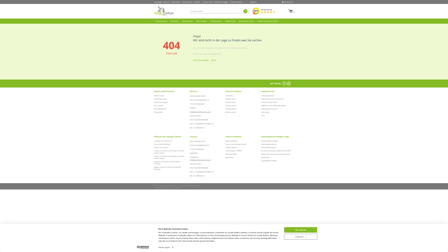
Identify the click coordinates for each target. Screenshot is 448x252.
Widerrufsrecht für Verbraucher (272, 99)
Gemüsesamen (161, 21)
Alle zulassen (300, 230)
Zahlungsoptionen (267, 96)
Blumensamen (187, 21)
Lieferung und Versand (269, 109)
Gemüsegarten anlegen (269, 141)
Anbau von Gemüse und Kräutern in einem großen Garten (169, 152)
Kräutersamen (201, 21)
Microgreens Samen (246, 21)
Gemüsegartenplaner (269, 144)
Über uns (166, 2)
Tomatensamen (216, 21)
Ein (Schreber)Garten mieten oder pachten (276, 151)
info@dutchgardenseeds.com (200, 112)
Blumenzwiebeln (231, 141)
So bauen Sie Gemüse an (163, 141)
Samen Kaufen (159, 96)
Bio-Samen (175, 21)
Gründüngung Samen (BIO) (267, 21)
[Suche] (245, 11)
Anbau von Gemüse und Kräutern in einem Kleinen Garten (169, 157)
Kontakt (197, 2)
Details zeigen (164, 247)
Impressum (265, 112)
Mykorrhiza (230, 157)
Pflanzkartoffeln (231, 154)
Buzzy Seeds (208, 2)
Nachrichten (176, 2)
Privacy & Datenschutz (269, 102)
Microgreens (158, 112)
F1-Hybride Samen (235, 2)
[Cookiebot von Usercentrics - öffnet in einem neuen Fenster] (143, 247)
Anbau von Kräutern (161, 147)
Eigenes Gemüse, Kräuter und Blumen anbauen (167, 168)
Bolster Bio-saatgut (221, 2)
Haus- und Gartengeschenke (236, 144)
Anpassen (299, 237)
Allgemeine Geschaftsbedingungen (273, 105)
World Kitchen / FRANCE (234, 151)
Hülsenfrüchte (230, 21)
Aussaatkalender (160, 109)
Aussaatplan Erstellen (269, 161)
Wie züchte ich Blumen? (162, 144)
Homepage (158, 2)
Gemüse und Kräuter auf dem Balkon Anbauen (167, 163)
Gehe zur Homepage (201, 60)
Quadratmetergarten (268, 147)
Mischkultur (265, 157)
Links (263, 115)
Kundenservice (187, 2)
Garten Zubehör (231, 147)
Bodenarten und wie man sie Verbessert (275, 154)
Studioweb (195, 186)
